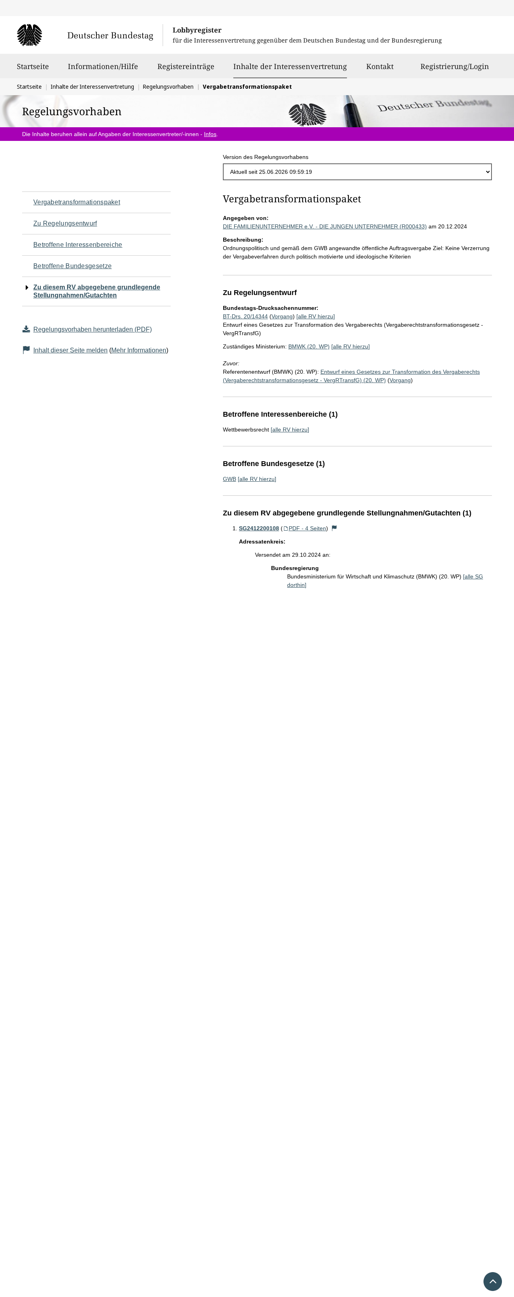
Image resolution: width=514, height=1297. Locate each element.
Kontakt (380, 66)
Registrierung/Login (454, 66)
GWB (229, 479)
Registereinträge (185, 66)
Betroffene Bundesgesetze (72, 266)
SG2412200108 (259, 528)
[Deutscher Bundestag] (90, 35)
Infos (210, 134)
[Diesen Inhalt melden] (334, 528)
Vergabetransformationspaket (76, 202)
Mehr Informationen (138, 350)
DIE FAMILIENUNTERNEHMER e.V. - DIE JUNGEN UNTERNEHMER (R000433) (325, 226)
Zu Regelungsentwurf (65, 223)
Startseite (33, 66)
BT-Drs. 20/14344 (245, 316)
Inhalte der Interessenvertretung (290, 66)
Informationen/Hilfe (103, 66)
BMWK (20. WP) (309, 346)
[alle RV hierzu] (315, 316)
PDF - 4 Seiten (307, 528)
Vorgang (282, 316)
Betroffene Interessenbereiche (77, 244)
